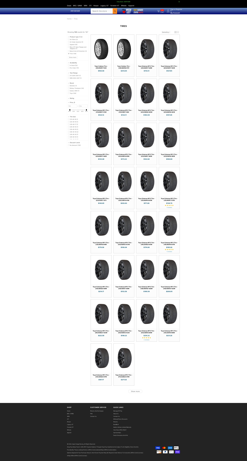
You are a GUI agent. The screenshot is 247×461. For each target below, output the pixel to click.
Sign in (172, 10)
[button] (175, 32)
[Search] (104, 11)
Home (69, 19)
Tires (76, 19)
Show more (135, 391)
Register (179, 9)
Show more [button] (72, 57)
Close (179, 2)
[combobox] (102, 11)
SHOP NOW (127, 1)
